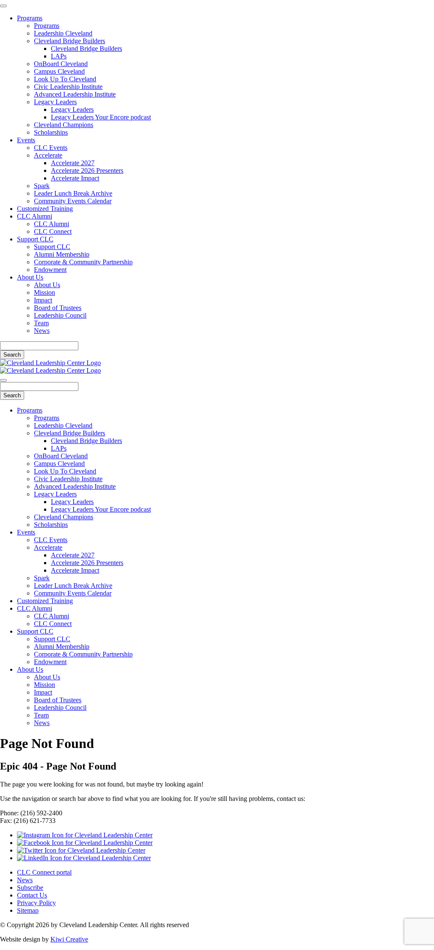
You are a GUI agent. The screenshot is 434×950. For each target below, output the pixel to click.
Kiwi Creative (69, 939)
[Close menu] (3, 6)
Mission (44, 292)
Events (26, 140)
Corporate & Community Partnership (83, 262)
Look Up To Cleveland (65, 79)
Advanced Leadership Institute (75, 94)
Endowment (50, 269)
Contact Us (32, 895)
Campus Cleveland (59, 71)
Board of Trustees (57, 307)
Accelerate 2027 (73, 162)
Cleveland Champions (63, 124)
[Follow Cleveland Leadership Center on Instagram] (85, 835)
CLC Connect (53, 231)
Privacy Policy (36, 902)
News (42, 330)
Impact (43, 300)
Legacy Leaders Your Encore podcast (101, 117)
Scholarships (51, 132)
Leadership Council (60, 315)
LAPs (59, 56)
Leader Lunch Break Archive (73, 193)
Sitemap (28, 910)
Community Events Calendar (72, 201)
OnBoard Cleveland (61, 63)
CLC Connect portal (44, 872)
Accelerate (48, 155)
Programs (29, 18)
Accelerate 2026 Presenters (87, 170)
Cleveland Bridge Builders (69, 40)
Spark (42, 185)
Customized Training (45, 208)
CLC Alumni (34, 216)
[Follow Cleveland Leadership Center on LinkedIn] (84, 857)
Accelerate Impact (75, 178)
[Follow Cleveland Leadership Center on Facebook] (85, 842)
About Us (30, 277)
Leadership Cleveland (63, 33)
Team (41, 323)
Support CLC (35, 239)
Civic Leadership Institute (68, 86)
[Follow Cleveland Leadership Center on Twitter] (81, 850)
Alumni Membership (61, 254)
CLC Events (50, 147)
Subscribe (30, 887)
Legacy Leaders (55, 101)
